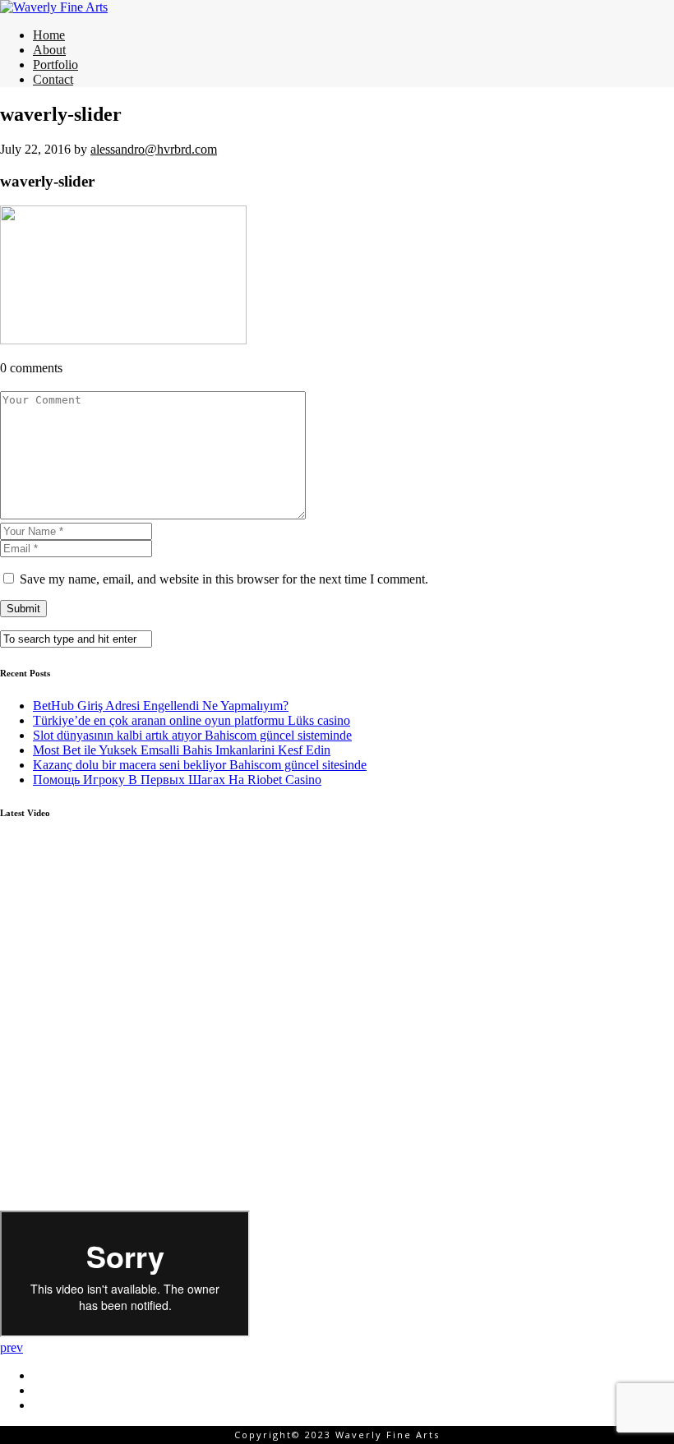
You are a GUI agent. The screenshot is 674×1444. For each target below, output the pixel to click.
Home (49, 35)
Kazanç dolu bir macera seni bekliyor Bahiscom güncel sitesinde (200, 765)
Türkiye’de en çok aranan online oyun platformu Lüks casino (191, 720)
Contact (53, 79)
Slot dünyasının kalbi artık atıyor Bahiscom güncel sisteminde (192, 735)
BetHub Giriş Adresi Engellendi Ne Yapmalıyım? (161, 706)
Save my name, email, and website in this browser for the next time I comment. (224, 579)
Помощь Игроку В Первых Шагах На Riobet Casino (177, 780)
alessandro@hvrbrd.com (153, 149)
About (49, 50)
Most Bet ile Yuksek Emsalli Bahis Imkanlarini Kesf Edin (181, 750)
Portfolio (55, 65)
